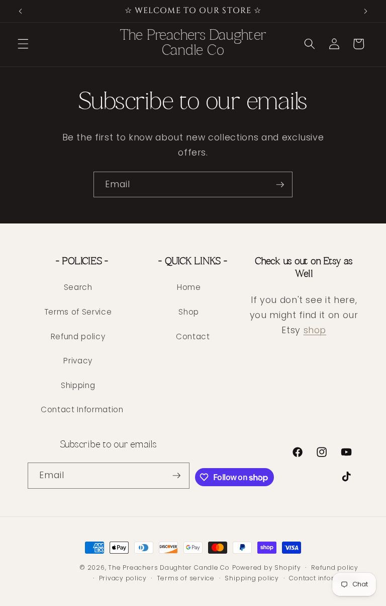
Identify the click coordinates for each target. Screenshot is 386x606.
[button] (23, 44)
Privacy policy (123, 578)
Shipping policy (252, 578)
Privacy (77, 360)
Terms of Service (78, 312)
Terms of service (186, 578)
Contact (193, 336)
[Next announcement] (365, 11)
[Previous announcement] (21, 11)
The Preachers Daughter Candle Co (169, 567)
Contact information (323, 578)
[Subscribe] (280, 185)
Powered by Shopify (266, 567)
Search (78, 287)
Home (189, 287)
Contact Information (82, 409)
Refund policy (78, 336)
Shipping (78, 385)
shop (315, 330)
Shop (188, 312)
